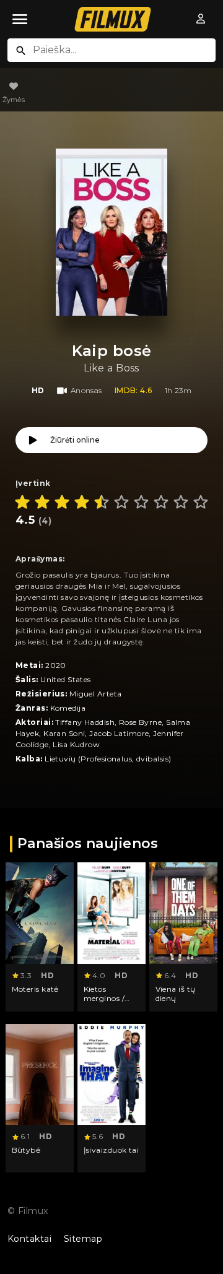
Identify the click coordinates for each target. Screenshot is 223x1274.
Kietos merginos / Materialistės (108, 998)
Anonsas (86, 390)
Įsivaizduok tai (111, 1150)
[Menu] (19, 19)
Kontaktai (29, 1238)
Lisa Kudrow (76, 744)
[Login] (201, 19)
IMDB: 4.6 (133, 390)
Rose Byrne (140, 722)
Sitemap (83, 1238)
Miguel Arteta (95, 693)
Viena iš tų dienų (175, 993)
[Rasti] (21, 51)
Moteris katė (35, 989)
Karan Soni (64, 733)
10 (201, 502)
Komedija (68, 708)
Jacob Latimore (119, 733)
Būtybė (26, 1150)
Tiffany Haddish (85, 722)
